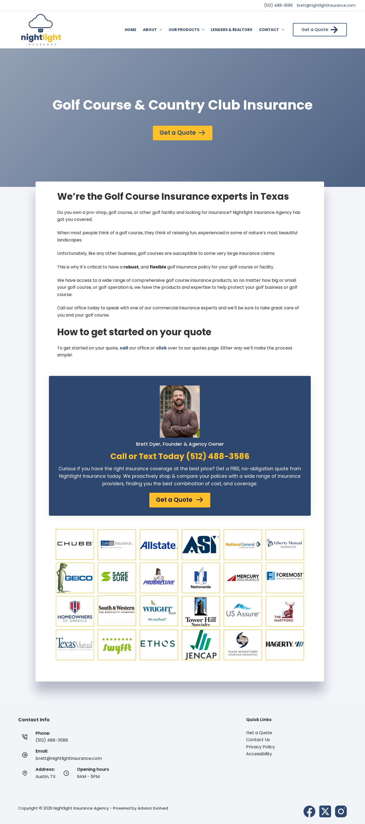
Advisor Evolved (153, 808)
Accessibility (259, 754)
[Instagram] (341, 811)
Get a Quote (314, 29)
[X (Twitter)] (325, 811)
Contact (269, 29)
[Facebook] (309, 811)
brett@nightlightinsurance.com (326, 5)
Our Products (184, 29)
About (150, 29)
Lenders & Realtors (231, 29)
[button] (179, 500)
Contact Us (258, 740)
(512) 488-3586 (278, 5)
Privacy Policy (260, 747)
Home (130, 29)
